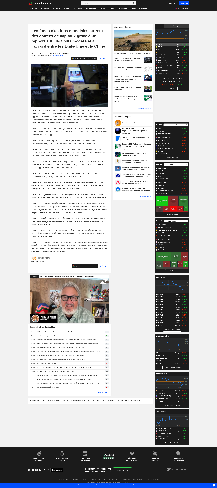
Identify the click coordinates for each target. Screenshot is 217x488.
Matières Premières (162, 336)
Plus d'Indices (172, 88)
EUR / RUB (159, 302)
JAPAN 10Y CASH (163, 436)
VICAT (160, 176)
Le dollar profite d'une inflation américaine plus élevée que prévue (57, 371)
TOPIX (160, 68)
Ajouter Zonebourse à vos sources (85, 58)
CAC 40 (160, 44)
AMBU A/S (161, 250)
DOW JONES (162, 60)
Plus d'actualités (103, 392)
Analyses (57, 8)
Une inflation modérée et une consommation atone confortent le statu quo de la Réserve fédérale (67, 340)
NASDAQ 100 (162, 62)
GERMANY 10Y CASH (165, 433)
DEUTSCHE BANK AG (165, 235)
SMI (159, 49)
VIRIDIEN (161, 185)
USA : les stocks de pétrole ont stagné (48, 387)
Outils (133, 8)
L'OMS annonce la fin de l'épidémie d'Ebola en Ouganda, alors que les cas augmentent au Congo (67, 375)
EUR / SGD (159, 323)
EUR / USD (159, 294)
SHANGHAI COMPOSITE (166, 65)
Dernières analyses (123, 117)
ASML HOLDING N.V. (164, 138)
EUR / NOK (159, 307)
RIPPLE (160, 401)
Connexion (173, 3)
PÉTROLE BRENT (162, 358)
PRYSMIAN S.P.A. (163, 131)
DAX (159, 52)
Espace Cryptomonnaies (172, 405)
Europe (168, 26)
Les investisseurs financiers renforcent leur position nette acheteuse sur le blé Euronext (64, 367)
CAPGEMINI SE (163, 183)
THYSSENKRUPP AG (164, 227)
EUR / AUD (159, 315)
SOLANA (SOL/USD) (164, 396)
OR (157, 353)
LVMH (160, 128)
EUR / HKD (159, 320)
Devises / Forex (161, 277)
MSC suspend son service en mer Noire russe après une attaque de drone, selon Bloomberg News (67, 344)
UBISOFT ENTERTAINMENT (167, 190)
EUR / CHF (159, 299)
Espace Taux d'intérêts (172, 443)
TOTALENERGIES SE (164, 140)
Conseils (78, 8)
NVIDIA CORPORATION (165, 148)
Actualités (45, 8)
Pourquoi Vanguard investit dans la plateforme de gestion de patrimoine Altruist (61, 355)
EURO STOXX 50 (163, 55)
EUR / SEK (159, 304)
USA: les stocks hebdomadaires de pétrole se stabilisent (54, 332)
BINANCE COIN (163, 398)
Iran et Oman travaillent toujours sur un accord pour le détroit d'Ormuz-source (60, 347)
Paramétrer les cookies (80, 479)
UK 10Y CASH (162, 439)
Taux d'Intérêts (161, 411)
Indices (160, 26)
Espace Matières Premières (172, 367)
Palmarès (143, 8)
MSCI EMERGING (163, 70)
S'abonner (184, 3)
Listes (102, 8)
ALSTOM (161, 173)
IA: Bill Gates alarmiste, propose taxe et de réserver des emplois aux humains (61, 359)
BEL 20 (160, 47)
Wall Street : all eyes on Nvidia (46, 336)
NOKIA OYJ (161, 146)
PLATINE (159, 363)
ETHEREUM (162, 393)
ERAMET (161, 188)
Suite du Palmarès (172, 214)
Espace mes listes (172, 157)
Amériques (176, 26)
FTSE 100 (172, 82)
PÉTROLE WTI (160, 355)
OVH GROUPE (162, 154)
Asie (184, 26)
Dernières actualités (144, 108)
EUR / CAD (159, 312)
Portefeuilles (91, 8)
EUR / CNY (159, 317)
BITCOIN (161, 390)
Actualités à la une (122, 27)
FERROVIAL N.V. (163, 247)
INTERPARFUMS (163, 179)
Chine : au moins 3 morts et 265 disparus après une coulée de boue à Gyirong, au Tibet (64, 379)
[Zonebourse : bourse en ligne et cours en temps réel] (40, 3)
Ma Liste (159, 125)
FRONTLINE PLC (163, 244)
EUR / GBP (159, 297)
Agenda (67, 8)
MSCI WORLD (162, 73)
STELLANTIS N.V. (163, 143)
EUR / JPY (159, 325)
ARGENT (159, 360)
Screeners (123, 8)
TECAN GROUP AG (164, 239)
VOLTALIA (161, 171)
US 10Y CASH (162, 431)
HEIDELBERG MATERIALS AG (167, 230)
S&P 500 (161, 57)
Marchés (33, 8)
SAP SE (160, 151)
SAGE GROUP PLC (164, 242)
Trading (111, 8)
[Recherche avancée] (133, 3)
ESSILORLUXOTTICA (165, 134)
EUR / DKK (159, 310)
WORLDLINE (162, 168)
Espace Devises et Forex (172, 330)
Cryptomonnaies (161, 374)
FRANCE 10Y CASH (164, 428)
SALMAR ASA (162, 225)
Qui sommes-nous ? (112, 479)
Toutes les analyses (144, 196)
